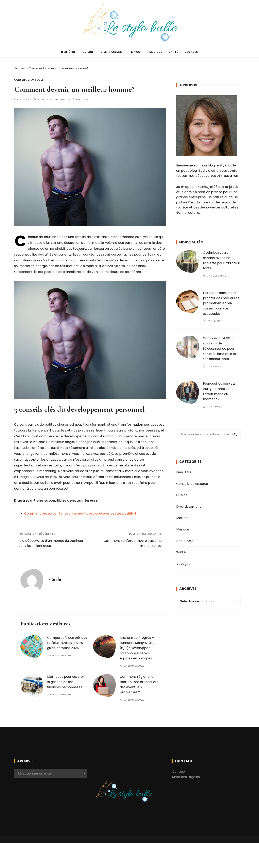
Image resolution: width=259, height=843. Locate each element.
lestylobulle (63, 656)
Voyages (191, 52)
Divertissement (112, 52)
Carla (85, 99)
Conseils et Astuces (29, 79)
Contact (179, 771)
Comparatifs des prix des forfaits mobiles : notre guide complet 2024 (67, 642)
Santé (173, 52)
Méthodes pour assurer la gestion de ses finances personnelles (65, 681)
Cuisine (87, 52)
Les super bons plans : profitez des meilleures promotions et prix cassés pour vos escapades (221, 303)
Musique (155, 52)
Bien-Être (68, 52)
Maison (136, 52)
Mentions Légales (186, 777)
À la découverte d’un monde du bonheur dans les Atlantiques (51, 543)
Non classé (185, 541)
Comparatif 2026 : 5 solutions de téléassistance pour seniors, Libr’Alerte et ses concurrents (219, 348)
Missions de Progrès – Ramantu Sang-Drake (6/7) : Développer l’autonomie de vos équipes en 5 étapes (137, 648)
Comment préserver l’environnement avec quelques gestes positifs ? (80, 513)
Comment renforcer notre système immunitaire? (133, 543)
